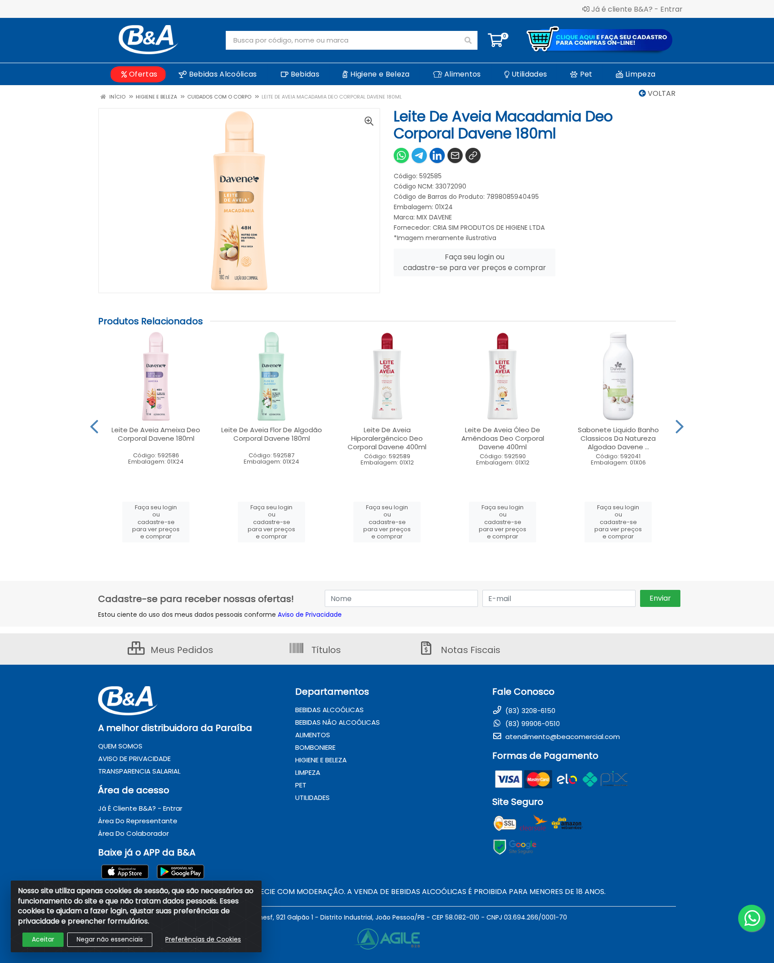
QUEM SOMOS (120, 746)
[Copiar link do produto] (473, 155)
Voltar (660, 93)
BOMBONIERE (315, 747)
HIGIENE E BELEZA (321, 760)
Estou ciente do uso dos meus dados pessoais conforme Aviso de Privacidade (220, 614)
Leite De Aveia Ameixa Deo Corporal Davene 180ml (156, 434)
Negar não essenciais (110, 939)
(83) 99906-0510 (531, 723)
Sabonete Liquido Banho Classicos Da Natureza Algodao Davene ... (618, 438)
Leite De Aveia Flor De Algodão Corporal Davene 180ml (271, 434)
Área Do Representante (137, 820)
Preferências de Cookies (203, 939)
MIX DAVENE (434, 217)
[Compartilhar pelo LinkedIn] (437, 155)
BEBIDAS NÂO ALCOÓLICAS (337, 722)
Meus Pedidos (180, 650)
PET (300, 785)
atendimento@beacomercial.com (561, 736)
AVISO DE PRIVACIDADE (134, 758)
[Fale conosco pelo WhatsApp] (751, 918)
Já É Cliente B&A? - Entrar (140, 808)
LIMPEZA (307, 772)
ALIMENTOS (312, 734)
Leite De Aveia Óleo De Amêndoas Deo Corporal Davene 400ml (502, 438)
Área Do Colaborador (133, 833)
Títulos (325, 650)
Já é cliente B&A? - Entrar (637, 9)
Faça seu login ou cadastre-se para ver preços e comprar (474, 262)
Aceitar (43, 939)
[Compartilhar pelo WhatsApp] (401, 155)
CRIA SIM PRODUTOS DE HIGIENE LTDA (489, 227)
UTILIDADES (312, 797)
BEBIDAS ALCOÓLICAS (329, 709)
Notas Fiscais (469, 650)
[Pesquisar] (468, 40)
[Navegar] (94, 426)
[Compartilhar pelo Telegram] (419, 155)
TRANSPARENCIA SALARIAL (139, 771)
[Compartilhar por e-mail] (455, 155)
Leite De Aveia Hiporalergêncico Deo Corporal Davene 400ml (387, 438)
